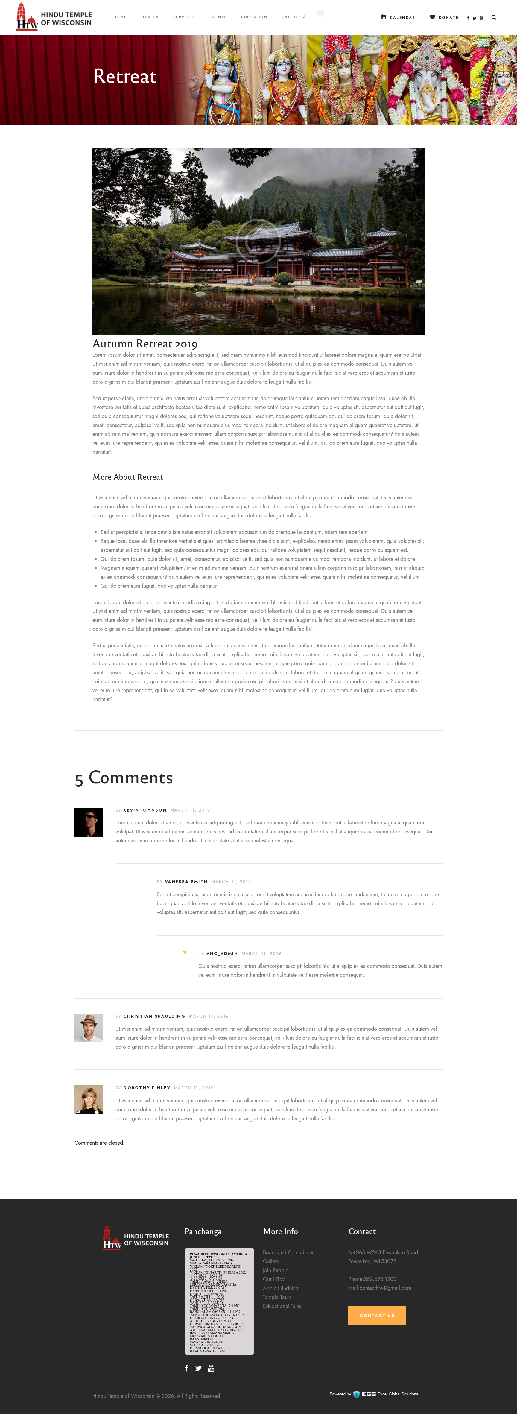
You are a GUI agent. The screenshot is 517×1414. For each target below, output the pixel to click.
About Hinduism (281, 1288)
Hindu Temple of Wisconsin (123, 1396)
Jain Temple (275, 1270)
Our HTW (274, 1279)
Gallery (271, 1261)
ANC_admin (222, 953)
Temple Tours (277, 1297)
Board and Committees (288, 1252)
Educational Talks (282, 1306)
